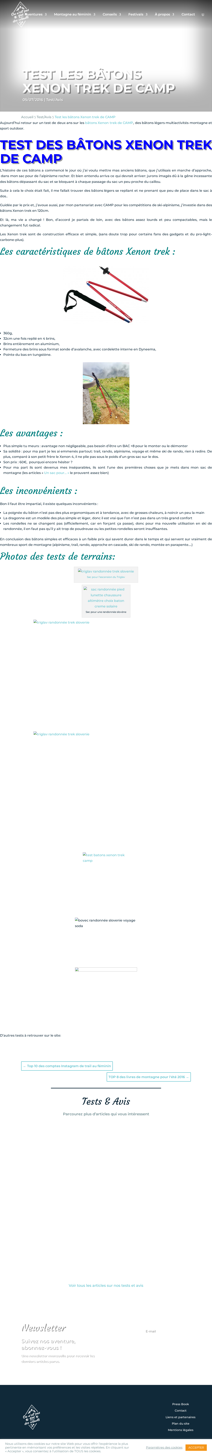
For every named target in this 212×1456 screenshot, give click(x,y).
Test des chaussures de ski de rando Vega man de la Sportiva (97, 1234)
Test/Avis (54, 100)
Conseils (110, 14)
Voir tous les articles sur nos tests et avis (106, 1285)
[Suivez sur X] (106, 1411)
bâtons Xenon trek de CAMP (109, 123)
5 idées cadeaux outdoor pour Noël (67, 1179)
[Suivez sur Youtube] (118, 1411)
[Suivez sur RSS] (106, 1423)
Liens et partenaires (180, 1417)
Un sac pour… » (57, 473)
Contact (188, 14)
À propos (162, 14)
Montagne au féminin (72, 14)
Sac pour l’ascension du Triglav (106, 577)
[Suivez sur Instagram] (80, 1411)
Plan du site (180, 1423)
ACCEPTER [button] (196, 1447)
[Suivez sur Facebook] (93, 1411)
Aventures (33, 14)
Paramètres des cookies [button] (164, 1447)
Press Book (180, 1404)
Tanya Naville (43, 1142)
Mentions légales (180, 1430)
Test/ (44, 117)
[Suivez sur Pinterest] (131, 1411)
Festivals (135, 14)
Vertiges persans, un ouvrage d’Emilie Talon (77, 1134)
